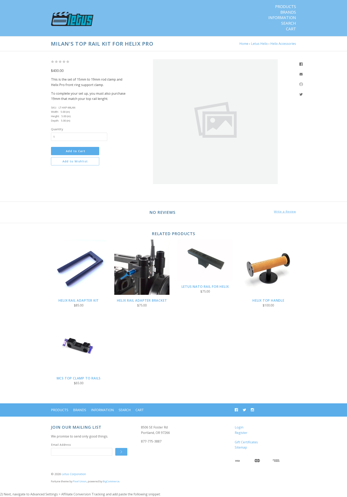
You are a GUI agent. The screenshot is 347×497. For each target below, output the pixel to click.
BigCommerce (111, 481)
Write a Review (285, 211)
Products (285, 6)
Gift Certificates (246, 442)
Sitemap (241, 447)
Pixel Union (80, 481)
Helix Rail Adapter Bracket (142, 300)
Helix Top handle (268, 300)
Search (288, 23)
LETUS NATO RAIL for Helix (205, 286)
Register (241, 432)
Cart (291, 29)
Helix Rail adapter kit (78, 300)
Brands (288, 12)
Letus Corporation (74, 474)
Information (282, 17)
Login (239, 427)
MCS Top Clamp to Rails (79, 378)
